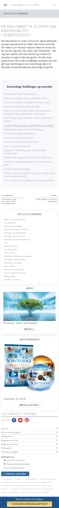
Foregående (8, 195)
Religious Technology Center (14, 269)
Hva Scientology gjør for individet (16, 229)
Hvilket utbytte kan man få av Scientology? (24, 129)
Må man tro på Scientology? (17, 169)
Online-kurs (6, 436)
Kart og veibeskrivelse (15, 468)
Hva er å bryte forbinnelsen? (17, 146)
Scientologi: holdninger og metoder (18, 256)
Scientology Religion (48, 479)
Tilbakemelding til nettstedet (18, 464)
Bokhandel (6, 448)
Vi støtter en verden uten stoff (21, 489)
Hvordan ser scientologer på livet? (20, 94)
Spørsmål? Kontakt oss (15, 460)
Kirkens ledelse (9, 266)
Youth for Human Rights (10, 492)
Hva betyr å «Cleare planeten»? (19, 137)
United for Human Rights (44, 489)
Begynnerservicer (9, 440)
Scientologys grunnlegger (13, 226)
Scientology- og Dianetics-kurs (14, 236)
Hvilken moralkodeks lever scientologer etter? (26, 98)
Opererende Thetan (10, 246)
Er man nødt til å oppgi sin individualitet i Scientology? (29, 125)
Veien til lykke (47, 486)
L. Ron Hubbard (7, 479)
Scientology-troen (10, 222)
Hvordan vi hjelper (10, 452)
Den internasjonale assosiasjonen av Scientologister (20, 486)
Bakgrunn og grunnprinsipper (14, 219)
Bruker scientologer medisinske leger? (22, 106)
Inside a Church (9, 252)
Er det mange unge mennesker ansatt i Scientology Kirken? (8, 201)
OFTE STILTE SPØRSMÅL (29, 214)
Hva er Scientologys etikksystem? (20, 133)
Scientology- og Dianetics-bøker (15, 232)
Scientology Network (31, 479)
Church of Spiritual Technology (15, 273)
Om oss (4, 428)
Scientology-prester (10, 249)
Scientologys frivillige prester (41, 482)
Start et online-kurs (22, 482)
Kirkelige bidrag (9, 276)
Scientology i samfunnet (12, 279)
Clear (6, 242)
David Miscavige (7, 482)
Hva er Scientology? (11, 432)
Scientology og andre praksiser (15, 259)
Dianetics (17, 479)
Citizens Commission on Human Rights (35, 492)
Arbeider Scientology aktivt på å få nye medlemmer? (28, 157)
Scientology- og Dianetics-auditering (16, 239)
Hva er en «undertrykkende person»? (21, 141)
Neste (54, 195)
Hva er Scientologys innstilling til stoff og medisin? (27, 102)
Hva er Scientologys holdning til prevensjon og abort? (29, 180)
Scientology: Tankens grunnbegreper (20, 323)
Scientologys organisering (13, 262)
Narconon (5, 489)
